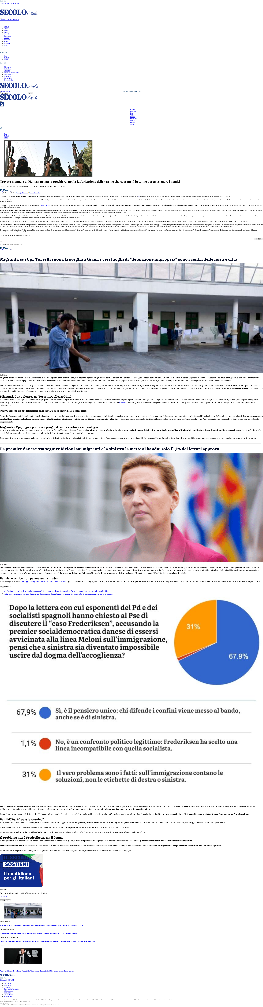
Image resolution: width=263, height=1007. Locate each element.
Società (6, 34)
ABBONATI (9, 3)
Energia (132, 122)
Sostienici (7, 71)
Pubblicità (7, 76)
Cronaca (7, 28)
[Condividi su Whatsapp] (6, 191)
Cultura (6, 38)
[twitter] (5, 1)
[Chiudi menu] (1, 18)
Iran (5, 56)
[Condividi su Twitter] (9, 191)
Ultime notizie (8, 74)
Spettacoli (7, 40)
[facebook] (0, 1)
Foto (5, 45)
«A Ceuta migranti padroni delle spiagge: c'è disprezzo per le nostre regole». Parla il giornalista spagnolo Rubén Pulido (56, 591)
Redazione (7, 69)
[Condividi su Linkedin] (4, 191)
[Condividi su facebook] (1, 191)
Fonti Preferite (35, 193)
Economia (7, 36)
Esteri (6, 30)
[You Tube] (2, 1)
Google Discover (22, 193)
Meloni (6, 58)
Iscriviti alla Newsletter (11, 72)
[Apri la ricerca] (1, 129)
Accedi (16, 3)
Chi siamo (7, 67)
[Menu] (1, 101)
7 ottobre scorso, (45, 205)
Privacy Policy (9, 80)
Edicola (2, 3)
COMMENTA (258, 239)
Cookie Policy (8, 78)
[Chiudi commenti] (1, 241)
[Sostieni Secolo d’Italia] (21, 886)
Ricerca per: (4, 93)
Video (6, 32)
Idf (139, 196)
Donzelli (123, 402)
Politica (6, 27)
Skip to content (5, 91)
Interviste (7, 43)
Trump (6, 59)
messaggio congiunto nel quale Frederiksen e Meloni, (44, 581)
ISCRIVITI (3, 896)
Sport (6, 41)
